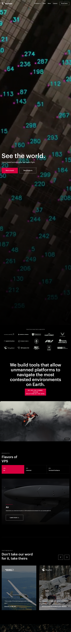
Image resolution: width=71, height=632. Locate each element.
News (49, 3)
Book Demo (64, 3)
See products (27, 170)
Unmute (67, 438)
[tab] (13, 469)
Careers (55, 3)
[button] (39, 3)
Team (44, 3)
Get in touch (10, 170)
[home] (7, 3)
